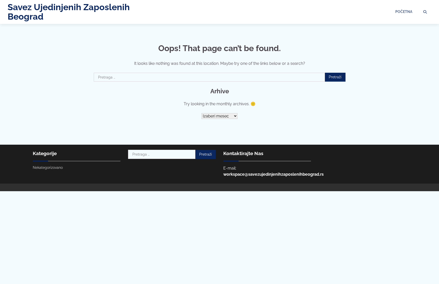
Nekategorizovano (48, 168)
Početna (403, 12)
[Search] (425, 12)
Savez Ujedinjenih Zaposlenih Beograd (69, 12)
